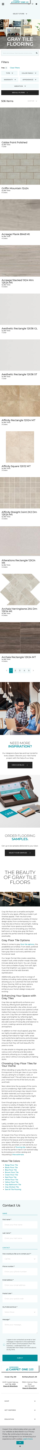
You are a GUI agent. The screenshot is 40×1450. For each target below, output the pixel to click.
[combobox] (18, 53)
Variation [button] (18, 86)
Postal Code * (7, 1293)
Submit (20, 1358)
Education (9, 1419)
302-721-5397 (30, 1386)
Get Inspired (10, 1410)
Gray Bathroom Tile (13, 1185)
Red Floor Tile (10, 1177)
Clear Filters (15, 68)
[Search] (37, 53)
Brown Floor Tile (11, 1172)
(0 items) (36, 4)
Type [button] (8, 73)
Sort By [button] (31, 101)
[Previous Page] (7, 670)
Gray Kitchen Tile (12, 1187)
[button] (29, 4)
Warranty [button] (8, 80)
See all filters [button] (18, 92)
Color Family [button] (27, 73)
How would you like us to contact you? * (16, 1254)
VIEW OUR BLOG (18, 765)
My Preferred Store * (9, 1307)
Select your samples (18, 853)
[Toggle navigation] (3, 4)
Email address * (7, 1280)
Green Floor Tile (11, 1175)
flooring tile (20, 1147)
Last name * (6, 1233)
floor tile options (27, 944)
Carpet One (5, 23)
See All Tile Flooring (13, 1189)
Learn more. (28, 1439)
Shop (7, 1401)
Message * (6, 1319)
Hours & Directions (10, 1386)
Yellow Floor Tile (11, 1182)
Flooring (16, 23)
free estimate (18, 1155)
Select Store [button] (18, 14)
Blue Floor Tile (11, 1170)
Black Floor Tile (11, 1167)
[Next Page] (33, 670)
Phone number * (8, 1266)
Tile (24, 23)
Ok (20, 1442)
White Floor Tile (11, 1180)
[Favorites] (32, 4)
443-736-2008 (10, 1384)
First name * (6, 1219)
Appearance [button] (28, 80)
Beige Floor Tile (11, 1165)
